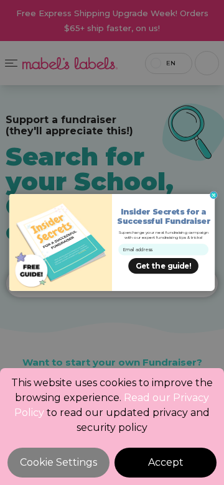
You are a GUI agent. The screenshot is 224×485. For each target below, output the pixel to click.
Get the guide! (163, 266)
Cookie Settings (58, 462)
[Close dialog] (213, 195)
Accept (166, 462)
